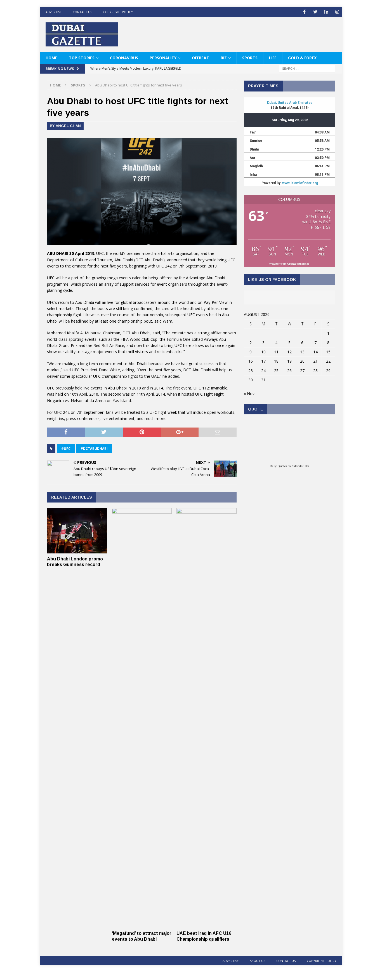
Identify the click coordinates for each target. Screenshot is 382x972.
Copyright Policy (118, 12)
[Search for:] (307, 68)
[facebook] (304, 12)
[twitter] (315, 12)
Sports (250, 57)
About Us (257, 961)
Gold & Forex (302, 57)
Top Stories (82, 57)
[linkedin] (326, 12)
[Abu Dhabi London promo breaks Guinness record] (77, 550)
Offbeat (200, 57)
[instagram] (337, 12)
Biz (224, 57)
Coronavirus (124, 57)
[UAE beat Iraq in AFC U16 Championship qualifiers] (206, 924)
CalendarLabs (300, 466)
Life (273, 57)
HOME (51, 57)
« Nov (249, 393)
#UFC (65, 448)
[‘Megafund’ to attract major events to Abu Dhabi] (142, 924)
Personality (163, 57)
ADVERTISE (54, 12)
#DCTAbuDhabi (94, 448)
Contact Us (82, 12)
